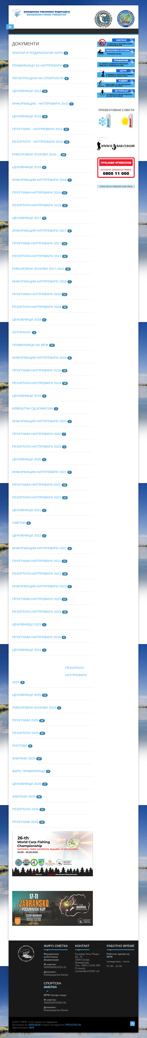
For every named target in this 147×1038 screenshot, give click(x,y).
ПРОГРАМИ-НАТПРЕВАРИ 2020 (36, 434)
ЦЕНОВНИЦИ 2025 (26, 695)
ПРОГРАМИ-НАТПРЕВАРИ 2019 (36, 370)
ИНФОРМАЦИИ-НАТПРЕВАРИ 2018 (39, 281)
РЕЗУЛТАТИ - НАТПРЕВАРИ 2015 (37, 141)
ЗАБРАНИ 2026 (23, 796)
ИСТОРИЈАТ (21, 332)
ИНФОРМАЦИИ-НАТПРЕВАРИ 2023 (39, 586)
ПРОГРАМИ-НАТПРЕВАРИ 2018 (36, 294)
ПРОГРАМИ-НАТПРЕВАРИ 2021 (36, 484)
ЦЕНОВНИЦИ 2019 (26, 396)
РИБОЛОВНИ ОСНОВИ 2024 (34, 707)
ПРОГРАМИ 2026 (25, 822)
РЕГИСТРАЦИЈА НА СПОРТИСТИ (37, 78)
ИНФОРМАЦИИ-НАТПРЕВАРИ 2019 (39, 357)
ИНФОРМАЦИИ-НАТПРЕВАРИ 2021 (39, 472)
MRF (32, 1027)
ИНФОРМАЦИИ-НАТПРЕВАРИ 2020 (39, 421)
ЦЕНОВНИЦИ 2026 (26, 784)
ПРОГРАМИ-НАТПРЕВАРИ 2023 (36, 599)
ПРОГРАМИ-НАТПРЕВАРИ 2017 (36, 243)
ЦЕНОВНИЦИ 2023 (26, 624)
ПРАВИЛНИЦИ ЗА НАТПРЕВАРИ (37, 65)
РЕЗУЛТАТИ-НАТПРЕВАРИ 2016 (36, 205)
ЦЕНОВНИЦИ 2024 (26, 650)
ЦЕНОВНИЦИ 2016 (26, 167)
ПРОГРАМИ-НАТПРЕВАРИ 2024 (36, 637)
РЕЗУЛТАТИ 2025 (25, 733)
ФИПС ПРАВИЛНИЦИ (28, 771)
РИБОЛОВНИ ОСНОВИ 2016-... (36, 154)
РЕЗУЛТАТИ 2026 (25, 809)
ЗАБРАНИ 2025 (23, 758)
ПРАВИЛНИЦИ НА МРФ (30, 345)
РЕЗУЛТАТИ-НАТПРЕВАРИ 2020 (36, 446)
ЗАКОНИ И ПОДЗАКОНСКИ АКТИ (37, 53)
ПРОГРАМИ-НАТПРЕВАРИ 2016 (36, 192)
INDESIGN (35, 1024)
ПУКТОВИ (19, 745)
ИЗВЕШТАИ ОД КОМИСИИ (32, 408)
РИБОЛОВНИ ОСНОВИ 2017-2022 (38, 269)
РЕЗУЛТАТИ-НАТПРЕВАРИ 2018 (36, 307)
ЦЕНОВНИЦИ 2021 (26, 510)
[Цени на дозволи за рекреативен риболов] (116, 73)
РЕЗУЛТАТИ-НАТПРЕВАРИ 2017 (36, 256)
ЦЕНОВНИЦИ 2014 (26, 91)
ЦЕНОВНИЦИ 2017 (26, 218)
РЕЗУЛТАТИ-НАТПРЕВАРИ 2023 (36, 611)
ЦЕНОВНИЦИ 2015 (26, 116)
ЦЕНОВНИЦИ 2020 (26, 459)
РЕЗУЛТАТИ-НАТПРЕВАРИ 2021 (36, 497)
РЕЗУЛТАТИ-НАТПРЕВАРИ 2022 (36, 573)
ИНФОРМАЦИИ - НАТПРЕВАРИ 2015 (40, 103)
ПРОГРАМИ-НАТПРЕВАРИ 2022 (36, 561)
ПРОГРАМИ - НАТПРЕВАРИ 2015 (37, 129)
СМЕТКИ (18, 523)
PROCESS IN (73, 1024)
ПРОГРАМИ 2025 (25, 720)
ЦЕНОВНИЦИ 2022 (26, 535)
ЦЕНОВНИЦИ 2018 (26, 319)
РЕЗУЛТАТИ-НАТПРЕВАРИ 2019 (36, 383)
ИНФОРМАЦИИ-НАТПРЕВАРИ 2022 (39, 548)
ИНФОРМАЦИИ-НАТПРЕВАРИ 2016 (39, 180)
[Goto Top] (132, 1023)
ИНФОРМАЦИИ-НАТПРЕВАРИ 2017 (39, 230)
